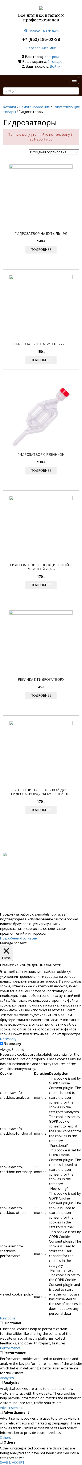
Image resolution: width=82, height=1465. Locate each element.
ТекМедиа (56, 883)
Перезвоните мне (41, 48)
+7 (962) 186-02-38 (41, 39)
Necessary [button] (8, 1039)
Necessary (12, 1043)
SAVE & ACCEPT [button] (12, 1462)
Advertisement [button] (11, 1407)
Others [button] (5, 1437)
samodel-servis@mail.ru (58, 877)
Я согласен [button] (28, 938)
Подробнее (41, 249)
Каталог (9, 107)
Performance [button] (10, 1348)
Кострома (52, 56)
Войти (55, 66)
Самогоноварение (34, 107)
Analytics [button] (7, 1378)
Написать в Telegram (44, 31)
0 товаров (56, 61)
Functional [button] (8, 1318)
